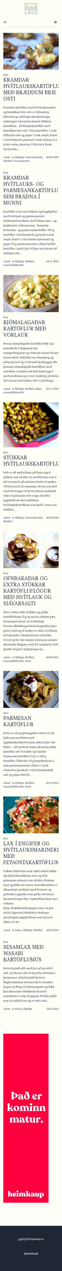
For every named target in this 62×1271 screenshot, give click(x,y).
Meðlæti (7, 161)
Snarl (28, 661)
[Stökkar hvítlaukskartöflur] (31, 424)
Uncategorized (22, 161)
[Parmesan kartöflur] (31, 689)
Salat (38, 388)
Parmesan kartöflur (18, 721)
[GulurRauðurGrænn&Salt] (31, 8)
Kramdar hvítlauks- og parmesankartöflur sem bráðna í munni (32, 190)
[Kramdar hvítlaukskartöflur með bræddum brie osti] (31, 51)
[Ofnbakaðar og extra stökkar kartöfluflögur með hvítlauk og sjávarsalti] (31, 549)
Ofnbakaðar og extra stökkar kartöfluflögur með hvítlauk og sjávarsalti (27, 591)
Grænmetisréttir (34, 157)
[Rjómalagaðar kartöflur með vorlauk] (31, 293)
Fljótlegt (19, 157)
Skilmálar (31, 1253)
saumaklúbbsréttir (13, 265)
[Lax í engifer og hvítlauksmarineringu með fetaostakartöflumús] (31, 814)
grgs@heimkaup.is (31, 1239)
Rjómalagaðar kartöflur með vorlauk (24, 328)
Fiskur (18, 930)
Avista (6, 157)
